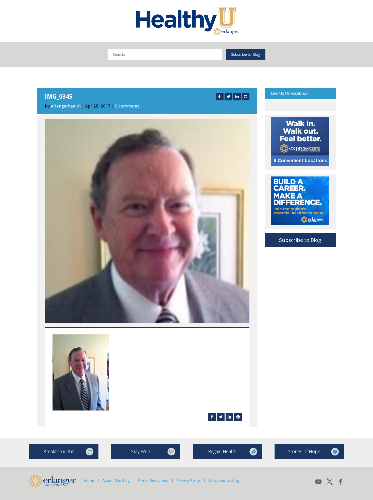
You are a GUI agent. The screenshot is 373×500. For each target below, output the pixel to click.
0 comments (127, 106)
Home (88, 480)
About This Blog (116, 480)
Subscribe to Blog (245, 54)
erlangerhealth (66, 106)
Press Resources (153, 480)
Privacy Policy (188, 480)
